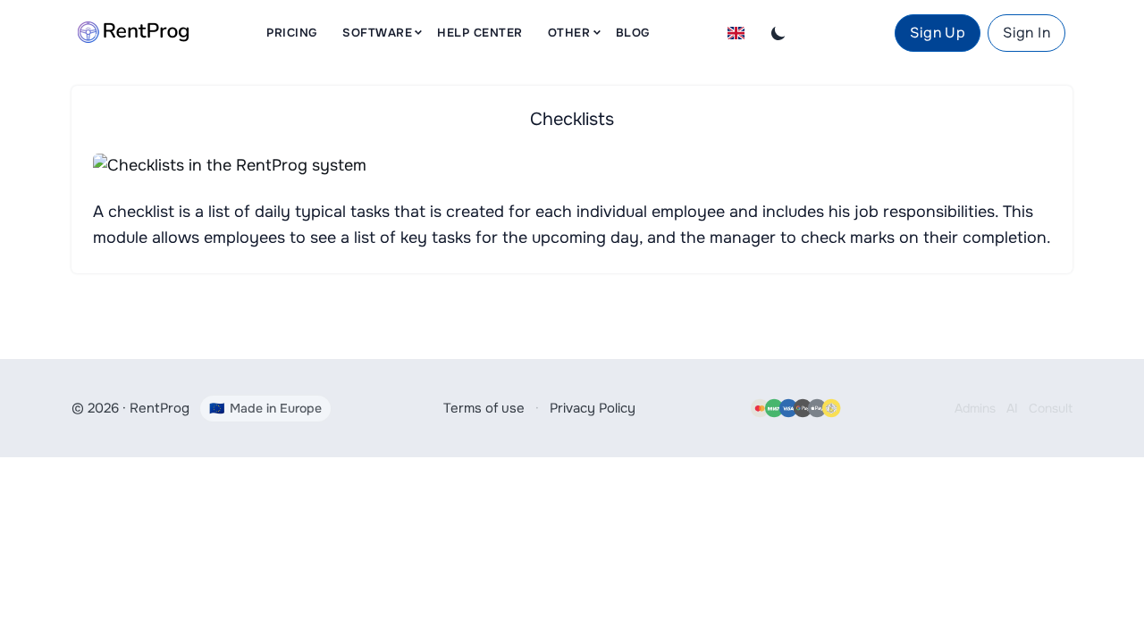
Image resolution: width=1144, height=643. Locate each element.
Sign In (1026, 32)
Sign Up (937, 32)
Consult (1050, 408)
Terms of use (484, 408)
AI (1012, 408)
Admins (975, 408)
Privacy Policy (592, 408)
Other (569, 32)
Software (377, 32)
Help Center (480, 32)
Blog (633, 32)
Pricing (291, 32)
